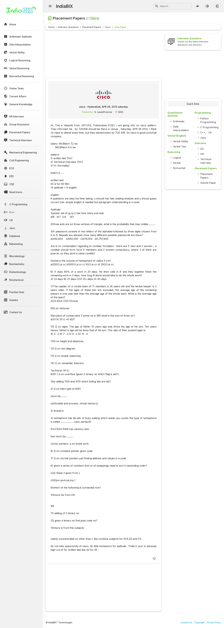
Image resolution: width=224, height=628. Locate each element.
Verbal (176, 162)
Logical (177, 157)
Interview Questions (68, 27)
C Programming (209, 127)
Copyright (199, 622)
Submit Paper (208, 182)
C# (210, 132)
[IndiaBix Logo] (21, 12)
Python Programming (208, 120)
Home (51, 27)
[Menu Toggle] (50, 6)
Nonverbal (179, 168)
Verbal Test (179, 146)
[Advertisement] (103, 55)
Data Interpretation (181, 128)
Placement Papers (91, 27)
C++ (202, 132)
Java (203, 137)
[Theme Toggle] (207, 6)
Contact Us (186, 622)
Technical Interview (205, 161)
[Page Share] (197, 6)
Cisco (108, 27)
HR (202, 154)
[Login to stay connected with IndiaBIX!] (217, 6)
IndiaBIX (64, 6)
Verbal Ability (180, 141)
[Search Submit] (157, 6)
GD (202, 148)
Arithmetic (179, 121)
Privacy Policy (214, 622)
